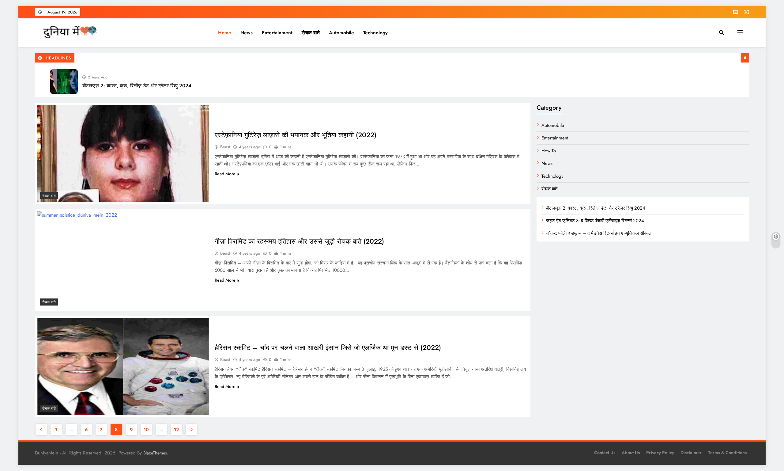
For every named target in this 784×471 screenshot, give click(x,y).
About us (631, 453)
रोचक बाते (311, 32)
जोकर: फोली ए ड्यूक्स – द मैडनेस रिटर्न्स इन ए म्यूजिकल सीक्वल (598, 233)
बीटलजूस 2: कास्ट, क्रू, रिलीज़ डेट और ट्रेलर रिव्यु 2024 (136, 85)
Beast (225, 147)
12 (176, 429)
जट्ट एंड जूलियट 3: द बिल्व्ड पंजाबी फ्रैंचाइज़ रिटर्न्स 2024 (595, 220)
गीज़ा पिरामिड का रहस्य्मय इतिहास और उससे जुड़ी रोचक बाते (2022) (299, 241)
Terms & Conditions (727, 453)
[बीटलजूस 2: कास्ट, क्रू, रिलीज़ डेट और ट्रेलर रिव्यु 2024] (64, 81)
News (246, 32)
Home (224, 32)
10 (146, 429)
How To (548, 150)
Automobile (341, 32)
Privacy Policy (660, 453)
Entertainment (277, 32)
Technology (375, 32)
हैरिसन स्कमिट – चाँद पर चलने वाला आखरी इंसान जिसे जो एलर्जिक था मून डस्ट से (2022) (328, 347)
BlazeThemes (155, 453)
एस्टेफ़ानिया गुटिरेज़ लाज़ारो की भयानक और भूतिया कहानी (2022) (295, 135)
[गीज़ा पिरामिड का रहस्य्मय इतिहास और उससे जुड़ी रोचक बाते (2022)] (123, 260)
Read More (225, 174)
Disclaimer (691, 453)
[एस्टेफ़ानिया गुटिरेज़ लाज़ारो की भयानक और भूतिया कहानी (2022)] (123, 153)
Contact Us (604, 453)
